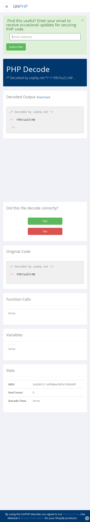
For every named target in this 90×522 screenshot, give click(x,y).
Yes (45, 221)
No (45, 231)
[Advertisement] (38, 171)
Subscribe (16, 47)
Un (20, 6)
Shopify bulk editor (32, 518)
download (43, 97)
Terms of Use (71, 514)
